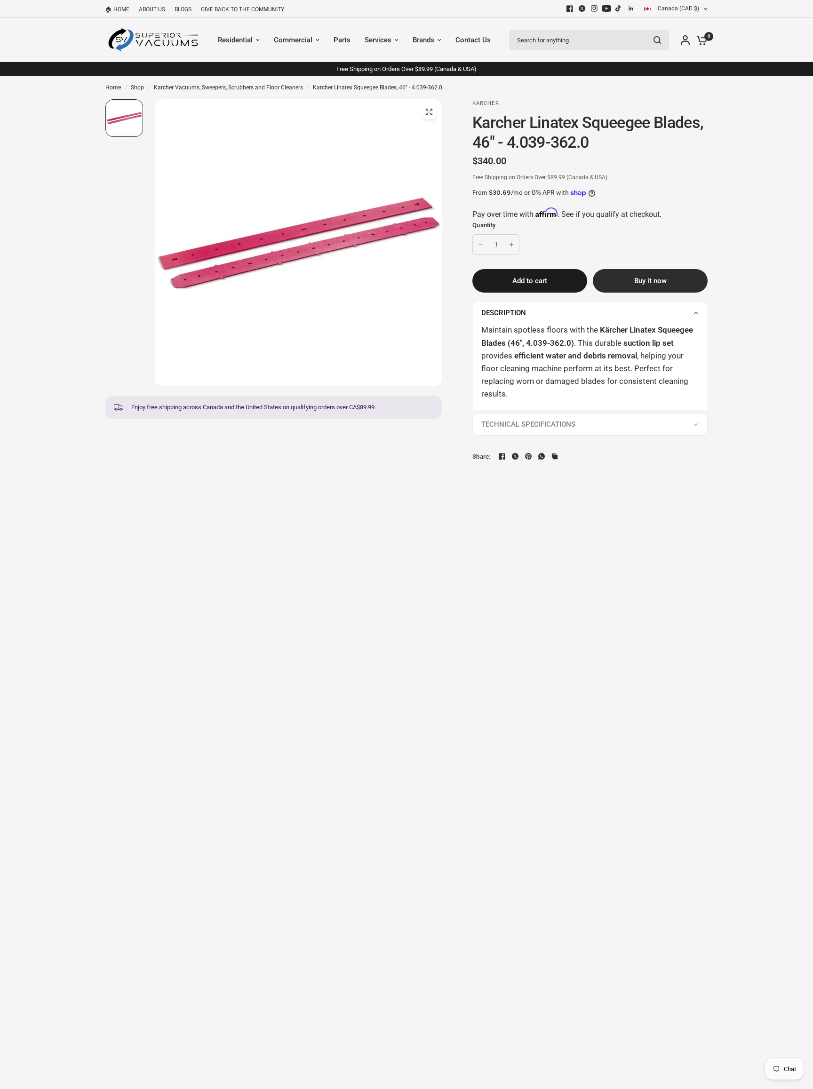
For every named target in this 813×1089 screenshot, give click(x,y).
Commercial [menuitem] (293, 40)
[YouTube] (606, 8)
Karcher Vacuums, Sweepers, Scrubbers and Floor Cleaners (228, 87)
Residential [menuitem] (235, 40)
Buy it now (650, 281)
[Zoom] (429, 112)
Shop (137, 87)
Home (113, 87)
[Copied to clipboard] (554, 456)
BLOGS (183, 9)
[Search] (657, 40)
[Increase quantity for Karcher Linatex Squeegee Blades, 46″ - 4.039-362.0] (511, 244)
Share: (481, 456)
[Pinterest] (528, 456)
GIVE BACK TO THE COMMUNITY (242, 9)
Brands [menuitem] (423, 40)
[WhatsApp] (541, 456)
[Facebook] (570, 8)
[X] (582, 8)
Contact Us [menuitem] (473, 40)
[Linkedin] (631, 8)
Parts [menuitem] (342, 40)
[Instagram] (594, 8)
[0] (700, 40)
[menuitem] (119, 9)
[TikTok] (619, 8)
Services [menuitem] (378, 40)
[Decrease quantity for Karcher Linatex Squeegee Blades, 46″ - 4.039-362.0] (480, 244)
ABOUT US (152, 9)
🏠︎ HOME (117, 9)
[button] (590, 313)
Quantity (483, 225)
